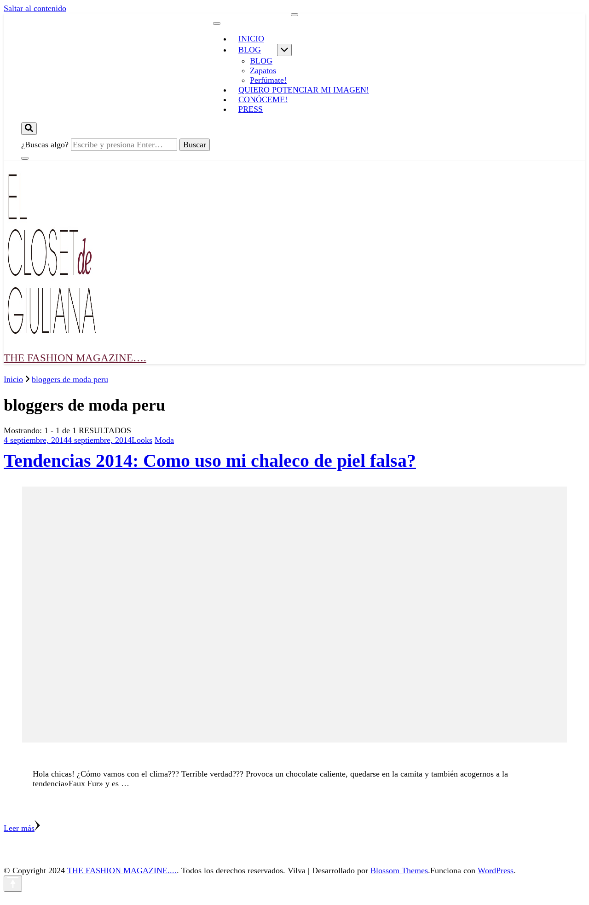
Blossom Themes (399, 870)
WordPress (496, 870)
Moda (164, 440)
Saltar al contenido (35, 8)
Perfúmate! (268, 80)
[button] (50, 250)
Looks (142, 440)
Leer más (19, 828)
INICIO (251, 38)
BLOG (249, 49)
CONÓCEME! (263, 99)
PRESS (250, 109)
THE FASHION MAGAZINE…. (75, 358)
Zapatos (263, 70)
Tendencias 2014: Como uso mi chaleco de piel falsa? (210, 460)
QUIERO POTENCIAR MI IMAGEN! (303, 89)
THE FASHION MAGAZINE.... (122, 870)
